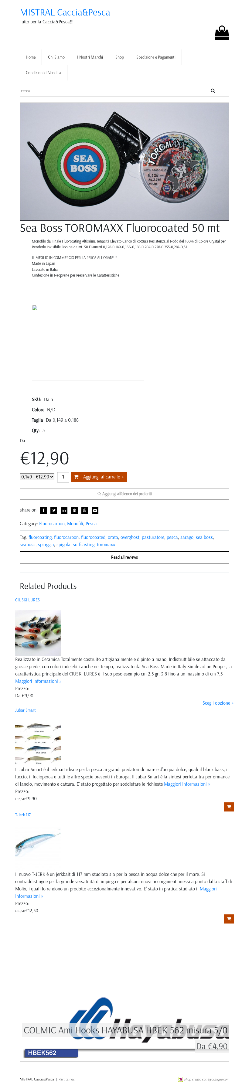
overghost (130, 537)
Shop (119, 57)
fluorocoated (93, 537)
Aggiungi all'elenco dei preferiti (126, 493)
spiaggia (46, 544)
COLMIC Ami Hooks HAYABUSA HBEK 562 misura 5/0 (126, 1030)
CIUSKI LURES (27, 600)
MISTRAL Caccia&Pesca (65, 12)
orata (113, 537)
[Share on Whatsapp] (84, 510)
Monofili (75, 523)
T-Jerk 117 (23, 815)
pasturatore (153, 537)
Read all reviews (124, 557)
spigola (63, 544)
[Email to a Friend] (95, 510)
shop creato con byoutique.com (206, 1079)
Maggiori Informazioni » (38, 681)
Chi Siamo (56, 57)
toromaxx (106, 544)
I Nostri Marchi (90, 57)
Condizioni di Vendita (43, 72)
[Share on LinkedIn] (64, 510)
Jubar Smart (25, 710)
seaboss (28, 544)
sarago (186, 537)
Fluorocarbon (52, 523)
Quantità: (63, 477)
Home (31, 57)
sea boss (204, 537)
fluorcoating (40, 537)
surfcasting (83, 544)
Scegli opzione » (218, 703)
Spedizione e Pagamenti (156, 57)
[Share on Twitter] (53, 510)
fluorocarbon (66, 537)
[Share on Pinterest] (74, 510)
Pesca (91, 523)
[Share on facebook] (43, 510)
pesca (172, 537)
